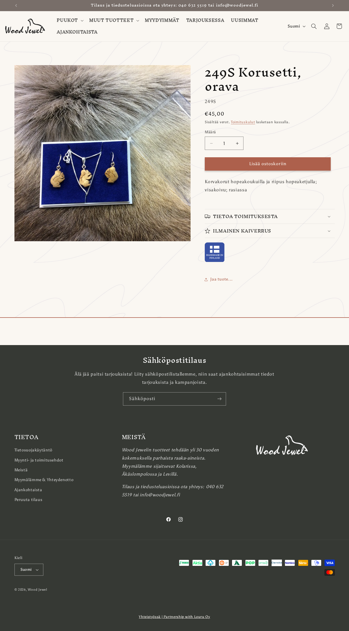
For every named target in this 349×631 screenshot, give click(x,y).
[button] (69, 20)
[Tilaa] (219, 399)
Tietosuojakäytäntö (33, 450)
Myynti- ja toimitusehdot (39, 460)
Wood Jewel (37, 589)
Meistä (21, 469)
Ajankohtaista (28, 489)
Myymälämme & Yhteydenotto (44, 479)
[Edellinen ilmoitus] (16, 5)
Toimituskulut (243, 122)
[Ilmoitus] (333, 5)
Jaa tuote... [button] (221, 279)
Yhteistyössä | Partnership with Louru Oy (174, 616)
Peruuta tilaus (28, 499)
